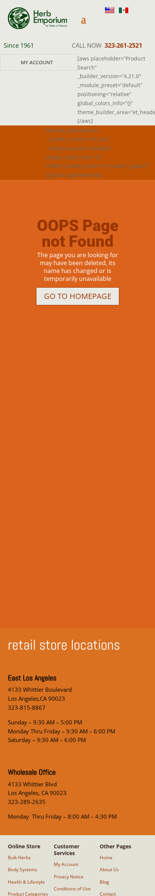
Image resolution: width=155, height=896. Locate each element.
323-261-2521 (123, 45)
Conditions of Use (72, 888)
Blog (104, 882)
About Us (109, 869)
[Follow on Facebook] (125, 23)
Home (106, 857)
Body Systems (22, 869)
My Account (37, 62)
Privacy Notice (69, 876)
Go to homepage (77, 296)
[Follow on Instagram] (107, 23)
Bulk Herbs (19, 857)
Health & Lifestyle (26, 882)
